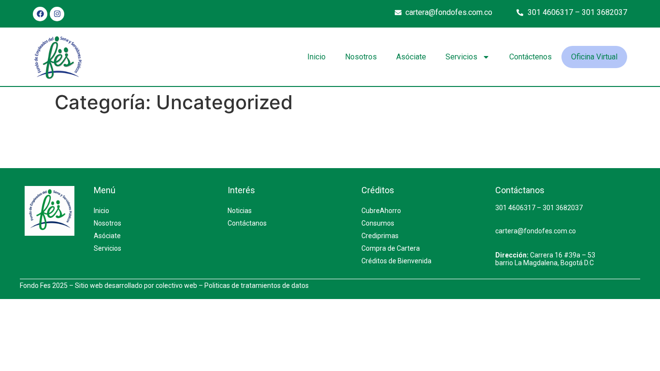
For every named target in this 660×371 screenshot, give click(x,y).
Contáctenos (530, 56)
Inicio (316, 56)
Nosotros (361, 56)
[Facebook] (40, 14)
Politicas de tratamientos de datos (256, 285)
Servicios (461, 56)
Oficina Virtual (594, 56)
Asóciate (411, 56)
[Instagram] (57, 14)
